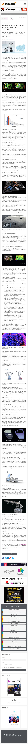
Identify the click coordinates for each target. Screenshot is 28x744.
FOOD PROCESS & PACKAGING (14, 628)
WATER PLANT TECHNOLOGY (14, 648)
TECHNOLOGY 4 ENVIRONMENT (14, 646)
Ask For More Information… (10, 553)
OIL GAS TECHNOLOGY (14, 637)
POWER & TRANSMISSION (14, 639)
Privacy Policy (11, 734)
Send (14, 670)
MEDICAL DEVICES (14, 632)
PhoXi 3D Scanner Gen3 (7, 547)
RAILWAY (14, 641)
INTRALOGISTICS (14, 630)
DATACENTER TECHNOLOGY (14, 623)
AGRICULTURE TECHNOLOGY (14, 612)
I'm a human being (8, 664)
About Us (4, 734)
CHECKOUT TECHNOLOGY (14, 619)
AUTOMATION (14, 614)
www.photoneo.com (8, 39)
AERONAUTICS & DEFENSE (14, 609)
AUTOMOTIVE (14, 616)
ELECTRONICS (14, 625)
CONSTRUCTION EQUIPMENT (14, 621)
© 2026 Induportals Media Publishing (11, 735)
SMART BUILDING (14, 644)
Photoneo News (6, 23)
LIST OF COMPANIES (6, 736)
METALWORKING (14, 635)
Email (3, 657)
